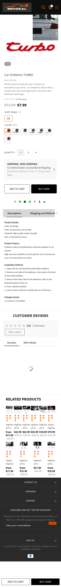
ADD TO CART (16, 582)
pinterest (34, 201)
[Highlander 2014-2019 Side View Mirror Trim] (43, 410)
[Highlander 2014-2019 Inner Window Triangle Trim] (23, 446)
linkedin (44, 201)
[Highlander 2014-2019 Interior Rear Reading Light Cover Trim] (9, 410)
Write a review (15, 332)
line (20, 201)
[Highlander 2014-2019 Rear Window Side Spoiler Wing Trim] (26, 410)
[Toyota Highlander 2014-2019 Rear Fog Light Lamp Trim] (51, 410)
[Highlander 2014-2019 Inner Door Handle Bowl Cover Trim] (18, 410)
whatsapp (29, 201)
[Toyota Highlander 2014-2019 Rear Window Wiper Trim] (9, 446)
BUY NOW (45, 582)
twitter (24, 201)
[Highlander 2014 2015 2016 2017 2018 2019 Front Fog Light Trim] (37, 446)
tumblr (39, 201)
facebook (15, 201)
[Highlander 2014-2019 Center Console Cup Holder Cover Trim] (34, 410)
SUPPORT (30, 500)
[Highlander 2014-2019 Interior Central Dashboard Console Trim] (51, 446)
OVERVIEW (30, 491)
